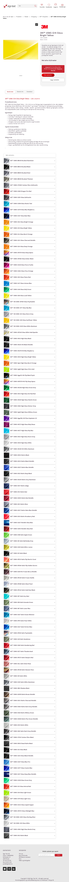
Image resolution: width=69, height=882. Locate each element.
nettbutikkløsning (32, 880)
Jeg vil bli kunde (23, 855)
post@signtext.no (7, 864)
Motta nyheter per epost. (50, 851)
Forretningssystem (20, 880)
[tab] (20, 91)
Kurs (20, 859)
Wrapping (34, 16)
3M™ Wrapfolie (43, 16)
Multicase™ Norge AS (48, 880)
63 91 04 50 (8, 860)
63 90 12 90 (8, 862)
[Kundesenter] (48, 4)
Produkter (19, 16)
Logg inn (55, 4)
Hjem (12, 16)
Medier (26, 16)
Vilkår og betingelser (24, 860)
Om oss (21, 854)
